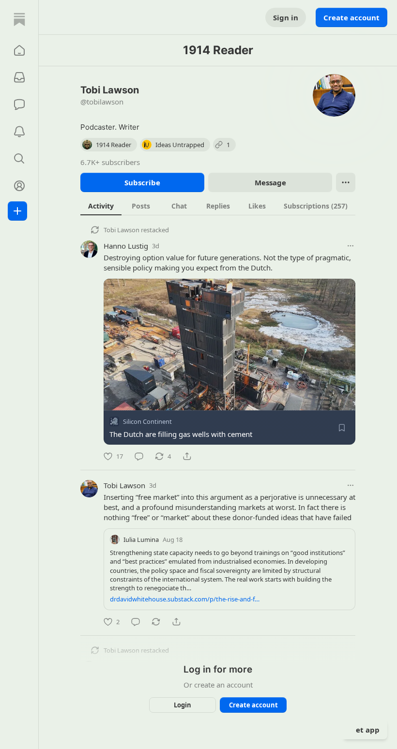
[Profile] (19, 185)
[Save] (342, 427)
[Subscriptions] (19, 77)
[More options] (350, 246)
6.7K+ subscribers (110, 162)
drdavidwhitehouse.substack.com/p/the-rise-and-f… (185, 599)
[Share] (187, 456)
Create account (351, 17)
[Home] (19, 19)
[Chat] (19, 104)
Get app (365, 729)
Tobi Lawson (121, 229)
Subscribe (142, 182)
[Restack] (156, 621)
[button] (19, 50)
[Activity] (19, 131)
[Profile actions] (345, 182)
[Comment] (139, 456)
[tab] (101, 205)
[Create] (17, 211)
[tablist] (217, 205)
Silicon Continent (147, 421)
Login (182, 705)
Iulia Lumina (141, 539)
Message (270, 182)
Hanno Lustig (126, 246)
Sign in (285, 17)
